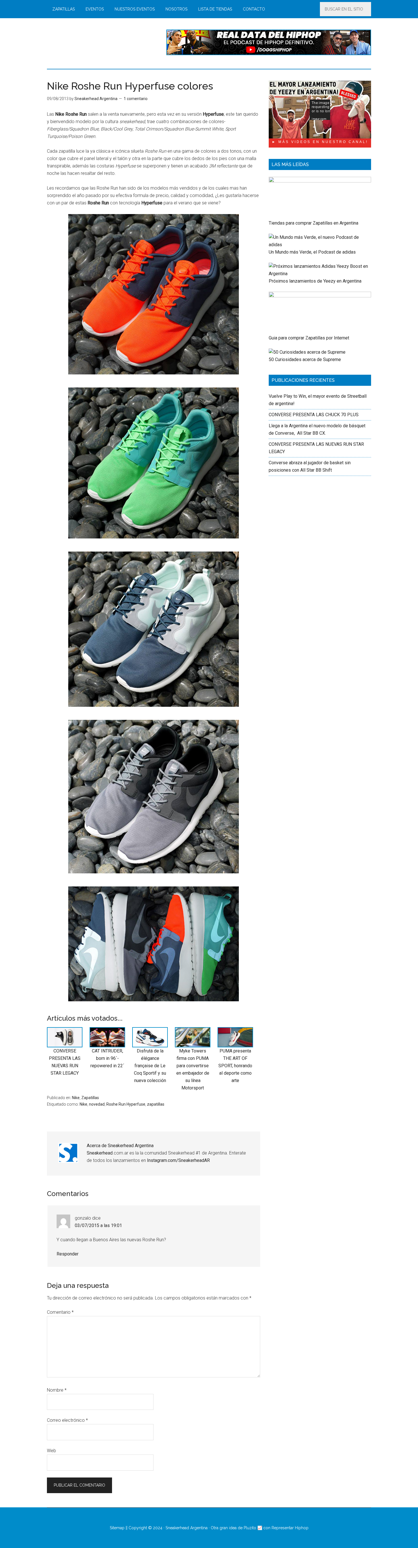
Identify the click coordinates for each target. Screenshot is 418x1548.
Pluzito (250, 1528)
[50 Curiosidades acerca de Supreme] (307, 352)
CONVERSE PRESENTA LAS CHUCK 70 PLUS (314, 414)
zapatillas (155, 1104)
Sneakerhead (100, 1153)
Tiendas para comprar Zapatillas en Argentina (313, 223)
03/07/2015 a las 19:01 (98, 1225)
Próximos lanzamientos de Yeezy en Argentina (315, 281)
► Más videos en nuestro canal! (320, 142)
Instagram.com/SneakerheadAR (178, 1160)
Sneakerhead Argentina (186, 1528)
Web (51, 1450)
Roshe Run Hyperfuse (125, 1104)
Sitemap (117, 1528)
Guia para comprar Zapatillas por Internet (309, 338)
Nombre (57, 1390)
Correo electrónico (67, 1420)
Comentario (60, 1312)
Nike (76, 1097)
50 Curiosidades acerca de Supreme (305, 359)
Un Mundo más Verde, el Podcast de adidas (312, 252)
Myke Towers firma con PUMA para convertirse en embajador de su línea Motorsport (192, 1069)
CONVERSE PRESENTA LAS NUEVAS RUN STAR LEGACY (64, 1062)
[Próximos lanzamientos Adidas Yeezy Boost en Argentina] (320, 273)
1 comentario (136, 98)
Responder (67, 1254)
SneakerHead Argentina (101, 42)
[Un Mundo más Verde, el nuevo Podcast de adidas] (320, 244)
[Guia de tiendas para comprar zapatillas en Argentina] (320, 181)
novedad (97, 1104)
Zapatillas (90, 1097)
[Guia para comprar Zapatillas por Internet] (320, 296)
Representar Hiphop (290, 1528)
